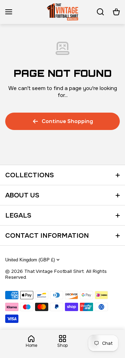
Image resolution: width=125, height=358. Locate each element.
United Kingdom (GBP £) (30, 259)
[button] (116, 11)
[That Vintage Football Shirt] (62, 12)
